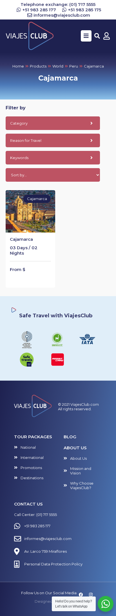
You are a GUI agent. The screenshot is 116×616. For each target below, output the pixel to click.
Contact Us (28, 504)
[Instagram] (90, 595)
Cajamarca (21, 239)
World (57, 66)
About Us (75, 447)
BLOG (70, 436)
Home (18, 66)
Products (38, 66)
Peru (73, 66)
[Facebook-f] (81, 595)
